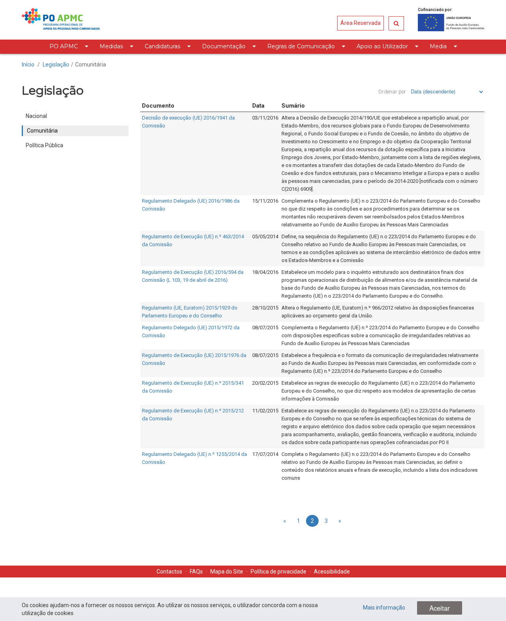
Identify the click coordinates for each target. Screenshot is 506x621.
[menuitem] (68, 47)
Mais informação (384, 607)
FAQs (196, 571)
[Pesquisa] (396, 23)
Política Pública (44, 145)
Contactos (169, 571)
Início (28, 64)
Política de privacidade (278, 571)
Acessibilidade (332, 571)
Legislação (56, 64)
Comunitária (90, 64)
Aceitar (439, 608)
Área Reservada (360, 23)
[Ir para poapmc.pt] (61, 20)
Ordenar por (392, 92)
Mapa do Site (226, 571)
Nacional (36, 116)
